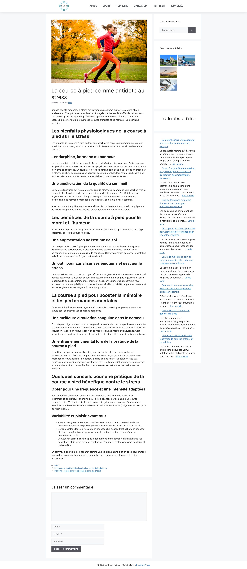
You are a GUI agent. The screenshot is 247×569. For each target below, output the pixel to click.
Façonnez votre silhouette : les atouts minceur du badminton (80, 468)
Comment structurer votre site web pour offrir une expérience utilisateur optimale (176, 288)
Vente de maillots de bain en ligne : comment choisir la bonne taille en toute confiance (176, 260)
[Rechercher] (192, 30)
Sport (106, 6)
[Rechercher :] (174, 30)
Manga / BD (140, 6)
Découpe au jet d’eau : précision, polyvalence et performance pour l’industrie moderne (177, 231)
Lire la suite (177, 164)
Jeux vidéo (177, 6)
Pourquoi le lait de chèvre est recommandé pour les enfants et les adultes (176, 338)
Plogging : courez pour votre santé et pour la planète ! (77, 471)
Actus (93, 6)
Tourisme (122, 6)
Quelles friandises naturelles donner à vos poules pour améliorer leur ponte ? (175, 203)
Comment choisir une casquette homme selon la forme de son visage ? (177, 143)
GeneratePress (143, 565)
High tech (159, 6)
